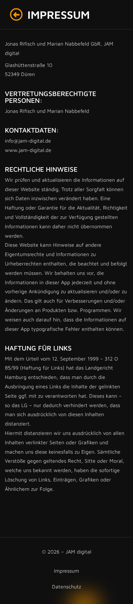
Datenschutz (66, 586)
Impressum (66, 571)
